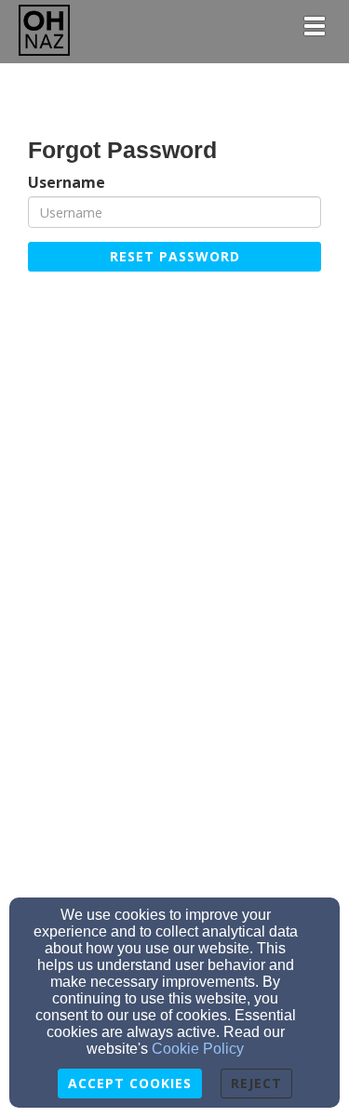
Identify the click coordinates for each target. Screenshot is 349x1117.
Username (66, 183)
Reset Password (175, 256)
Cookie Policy (198, 1049)
